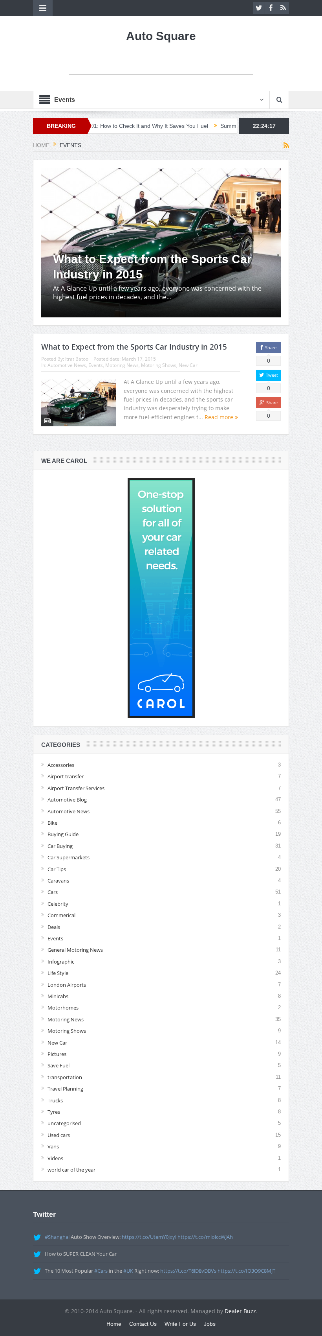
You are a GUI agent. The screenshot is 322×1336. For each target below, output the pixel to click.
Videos (55, 1158)
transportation (65, 1077)
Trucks (55, 1100)
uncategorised (64, 1123)
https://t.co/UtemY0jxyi (149, 1236)
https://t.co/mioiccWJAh (205, 1236)
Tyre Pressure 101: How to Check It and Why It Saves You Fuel (98, 126)
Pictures (57, 1054)
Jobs (210, 1324)
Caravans (58, 880)
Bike (52, 822)
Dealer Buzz (240, 1311)
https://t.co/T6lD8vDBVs (188, 1270)
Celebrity (58, 903)
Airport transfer (66, 776)
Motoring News (122, 365)
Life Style (58, 973)
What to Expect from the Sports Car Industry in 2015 (152, 266)
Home (113, 1324)
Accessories (61, 764)
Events (95, 365)
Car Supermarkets (69, 857)
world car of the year (71, 1169)
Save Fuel (59, 1065)
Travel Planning (65, 1088)
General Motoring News (75, 949)
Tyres (54, 1111)
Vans (53, 1146)
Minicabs (58, 996)
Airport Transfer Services (76, 788)
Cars (53, 892)
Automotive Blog (67, 799)
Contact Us (143, 1324)
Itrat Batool (77, 359)
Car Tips (57, 869)
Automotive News (67, 365)
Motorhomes (63, 1007)
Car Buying (60, 846)
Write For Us (180, 1324)
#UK (128, 1270)
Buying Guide (63, 834)
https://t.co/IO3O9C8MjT (246, 1270)
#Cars (101, 1270)
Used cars (59, 1135)
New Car (188, 365)
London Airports (67, 984)
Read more (220, 417)
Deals (54, 927)
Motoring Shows (158, 365)
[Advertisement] (161, 62)
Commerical (61, 915)
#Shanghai (57, 1236)
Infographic (61, 961)
